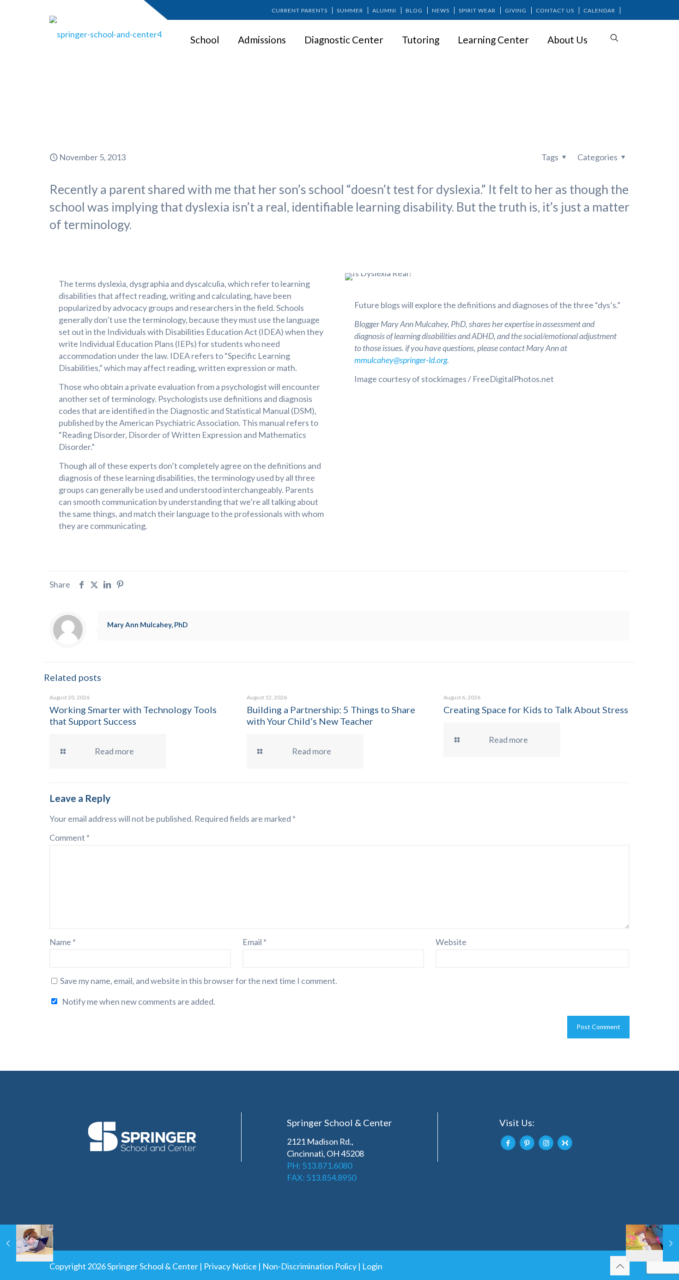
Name (62, 942)
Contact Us (555, 10)
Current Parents (299, 10)
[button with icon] (508, 1142)
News (440, 10)
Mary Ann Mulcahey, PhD (147, 624)
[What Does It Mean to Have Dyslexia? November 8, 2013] (652, 1243)
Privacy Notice (230, 1266)
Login (372, 1266)
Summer (350, 10)
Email (254, 942)
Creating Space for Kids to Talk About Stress (535, 709)
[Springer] (107, 34)
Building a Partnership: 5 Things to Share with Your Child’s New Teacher (331, 715)
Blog (414, 10)
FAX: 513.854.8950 (321, 1177)
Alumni (384, 10)
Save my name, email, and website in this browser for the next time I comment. (198, 981)
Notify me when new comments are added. (138, 1001)
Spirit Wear (477, 10)
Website (451, 942)
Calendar (599, 10)
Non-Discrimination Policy (309, 1266)
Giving (516, 10)
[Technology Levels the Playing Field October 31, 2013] (26, 1243)
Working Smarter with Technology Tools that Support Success (133, 715)
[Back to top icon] (620, 1265)
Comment (69, 837)
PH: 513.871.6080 (319, 1165)
